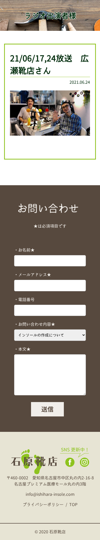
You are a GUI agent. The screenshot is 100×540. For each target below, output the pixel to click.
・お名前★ (24, 250)
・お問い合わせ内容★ (34, 324)
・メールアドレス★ (32, 274)
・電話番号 (24, 299)
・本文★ (22, 349)
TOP (73, 504)
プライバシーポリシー (43, 504)
